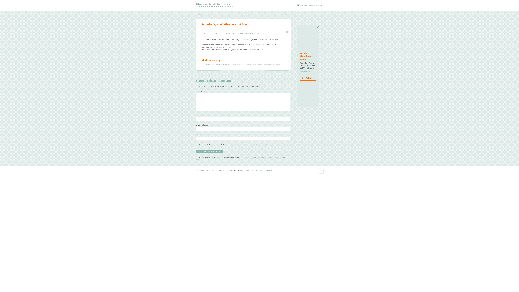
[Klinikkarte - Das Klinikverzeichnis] (310, 5)
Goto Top (321, 171)
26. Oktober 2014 (216, 33)
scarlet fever (249, 33)
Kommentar (200, 91)
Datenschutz (269, 170)
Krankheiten (230, 33)
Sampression (250, 170)
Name (199, 115)
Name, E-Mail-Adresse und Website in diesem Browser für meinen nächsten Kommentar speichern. (238, 145)
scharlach (257, 33)
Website (199, 135)
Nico (205, 33)
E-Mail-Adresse (202, 125)
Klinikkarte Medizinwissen (214, 4)
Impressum (260, 170)
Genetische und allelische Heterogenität (218, 64)
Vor (288, 15)
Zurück (199, 15)
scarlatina (241, 33)
